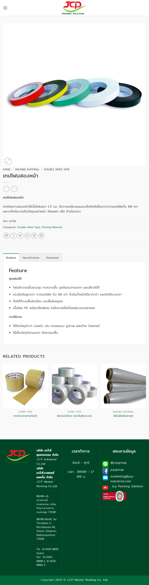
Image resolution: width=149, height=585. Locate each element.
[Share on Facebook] (13, 236)
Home (6, 169)
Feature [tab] (11, 258)
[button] (5, 8)
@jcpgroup (118, 462)
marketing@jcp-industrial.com (122, 479)
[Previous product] (14, 189)
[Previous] (3, 394)
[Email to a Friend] (27, 236)
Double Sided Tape (57, 169)
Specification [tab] (31, 258)
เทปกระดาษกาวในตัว (25, 416)
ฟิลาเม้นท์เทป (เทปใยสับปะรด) (74, 416)
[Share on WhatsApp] (6, 236)
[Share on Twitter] (20, 236)
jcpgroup (117, 469)
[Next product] (6, 189)
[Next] (146, 394)
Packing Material (27, 169)
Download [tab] (52, 258)
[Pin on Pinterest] (34, 236)
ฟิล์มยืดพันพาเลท (123, 416)
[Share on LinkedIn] (41, 236)
